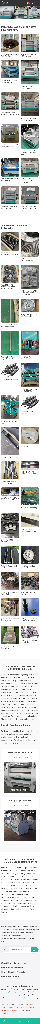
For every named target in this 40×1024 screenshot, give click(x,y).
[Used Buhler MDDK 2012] (20, 777)
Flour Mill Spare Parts (10, 976)
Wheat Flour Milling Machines (13, 963)
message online (17, 998)
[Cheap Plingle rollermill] (20, 825)
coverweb (4, 1013)
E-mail (28, 998)
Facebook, (5, 992)
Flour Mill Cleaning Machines (13, 967)
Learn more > (16, 758)
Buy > (27, 758)
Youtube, (12, 992)
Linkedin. (19, 992)
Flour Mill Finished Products (13, 972)
